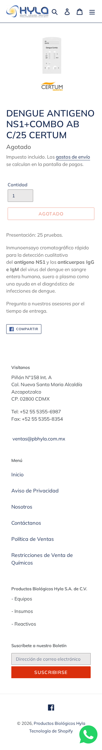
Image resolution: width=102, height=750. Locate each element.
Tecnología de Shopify (51, 731)
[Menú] (92, 11)
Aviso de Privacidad (35, 490)
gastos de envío (73, 157)
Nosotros (21, 506)
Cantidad (17, 184)
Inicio (17, 474)
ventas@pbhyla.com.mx (38, 439)
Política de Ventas (32, 539)
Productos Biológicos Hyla (59, 723)
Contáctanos (26, 523)
